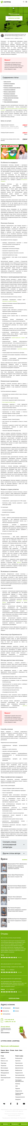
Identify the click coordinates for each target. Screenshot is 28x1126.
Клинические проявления (9, 89)
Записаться (24, 1124)
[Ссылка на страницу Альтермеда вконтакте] (4, 1104)
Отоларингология (20, 1077)
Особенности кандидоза (9, 83)
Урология (17, 1060)
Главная (3, 1050)
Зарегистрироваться (5, 1032)
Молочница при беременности (10, 95)
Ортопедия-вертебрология (19, 1080)
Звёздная (12, 969)
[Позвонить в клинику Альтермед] (14, 1124)
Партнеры (3, 1063)
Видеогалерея (4, 1070)
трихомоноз (5, 301)
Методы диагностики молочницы (11, 97)
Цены (20, 1050)
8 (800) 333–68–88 (10, 1021)
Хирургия (18, 1099)
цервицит (25, 349)
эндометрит (19, 349)
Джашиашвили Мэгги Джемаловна (12, 964)
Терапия (17, 1088)
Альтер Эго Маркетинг (20, 1118)
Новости (3, 1058)
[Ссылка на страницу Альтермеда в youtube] (24, 1104)
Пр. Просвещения (6, 1008)
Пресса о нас (4, 1060)
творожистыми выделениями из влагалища (14, 108)
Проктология (18, 1063)
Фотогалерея (4, 1068)
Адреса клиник (8, 1004)
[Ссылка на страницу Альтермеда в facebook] (11, 1104)
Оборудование (5, 1072)
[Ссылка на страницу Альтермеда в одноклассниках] (17, 1104)
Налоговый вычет (5, 1077)
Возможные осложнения (9, 93)
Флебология (18, 1070)
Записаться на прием (14, 18)
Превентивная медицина (19, 1094)
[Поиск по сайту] (24, 2)
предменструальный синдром (18, 337)
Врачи (7, 1050)
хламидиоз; (14, 301)
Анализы (17, 1083)
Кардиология (19, 1072)
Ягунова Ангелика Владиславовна (12, 938)
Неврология (18, 1090)
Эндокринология (20, 1097)
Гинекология (18, 1058)
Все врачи (24, 859)
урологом (25, 705)
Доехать (5, 1124)
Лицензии (3, 1065)
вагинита (19, 562)
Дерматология (19, 1068)
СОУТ (2, 1080)
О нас (2, 1055)
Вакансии (3, 1075)
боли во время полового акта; (8, 402)
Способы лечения (8, 99)
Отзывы (12, 1050)
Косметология (19, 1065)
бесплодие (19, 600)
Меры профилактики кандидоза (11, 101)
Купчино (17, 1011)
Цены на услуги (7, 81)
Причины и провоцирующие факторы (12, 87)
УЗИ (16, 1086)
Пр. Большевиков (6, 1013)
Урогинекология (19, 1075)
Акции (16, 1050)
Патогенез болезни (8, 85)
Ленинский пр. (6, 1011)
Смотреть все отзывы (14, 998)
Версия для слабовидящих (10, 1046)
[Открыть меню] (26, 2)
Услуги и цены (19, 1055)
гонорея (10, 301)
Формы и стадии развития (9, 91)
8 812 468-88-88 (9, 1019)
